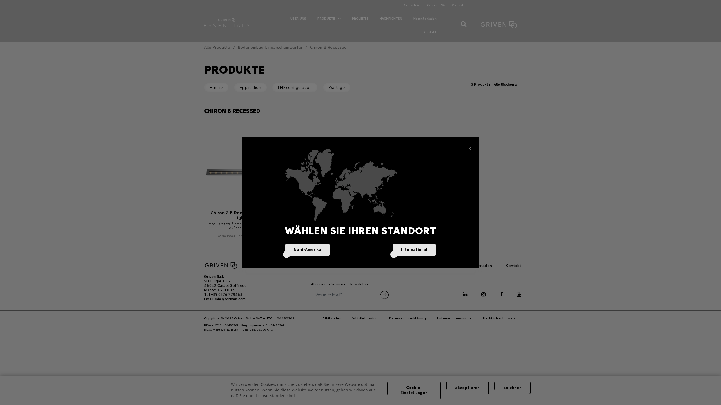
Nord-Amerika (307, 250)
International (414, 250)
